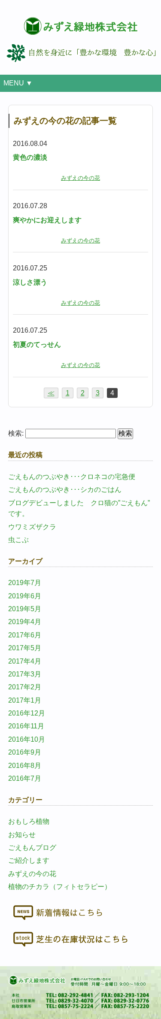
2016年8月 (24, 765)
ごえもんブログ (32, 847)
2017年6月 (24, 635)
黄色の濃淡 (30, 157)
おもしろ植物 (28, 821)
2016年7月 (24, 778)
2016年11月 (26, 726)
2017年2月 (24, 687)
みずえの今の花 (80, 178)
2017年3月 (24, 674)
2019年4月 (24, 621)
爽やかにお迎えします (47, 220)
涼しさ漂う (30, 282)
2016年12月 (26, 713)
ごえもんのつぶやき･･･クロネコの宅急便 (71, 476)
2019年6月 (24, 596)
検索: (16, 433)
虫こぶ (18, 539)
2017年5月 (24, 648)
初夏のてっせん (37, 344)
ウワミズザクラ (32, 527)
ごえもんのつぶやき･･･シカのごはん (65, 489)
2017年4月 (24, 661)
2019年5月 (24, 609)
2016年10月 (26, 739)
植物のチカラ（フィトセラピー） (59, 886)
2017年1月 (24, 700)
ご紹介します (28, 860)
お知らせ (22, 834)
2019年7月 (24, 582)
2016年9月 (24, 752)
